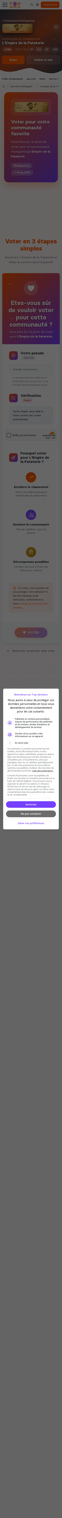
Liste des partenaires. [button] (42, 770)
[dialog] (31, 759)
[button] (31, 743)
